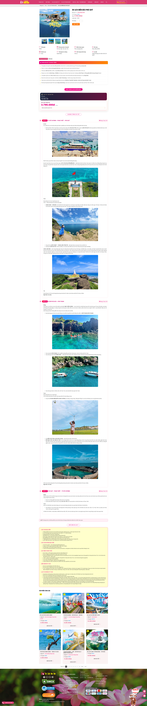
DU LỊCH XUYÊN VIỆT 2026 (93, 615)
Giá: (73, 16)
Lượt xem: (74, 18)
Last (85, 666)
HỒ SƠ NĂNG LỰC (99, 674)
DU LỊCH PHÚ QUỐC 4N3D (46, 615)
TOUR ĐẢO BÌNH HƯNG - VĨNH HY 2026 (49, 651)
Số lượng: (74, 20)
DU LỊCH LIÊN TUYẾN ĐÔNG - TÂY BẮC (96, 651)
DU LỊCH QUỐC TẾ (83, 674)
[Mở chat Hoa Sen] (133, 697)
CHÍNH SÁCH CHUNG (99, 683)
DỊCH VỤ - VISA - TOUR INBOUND (86, 677)
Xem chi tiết (49, 625)
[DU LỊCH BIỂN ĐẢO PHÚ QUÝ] (44, 41)
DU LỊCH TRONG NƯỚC (84, 675)
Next (82, 666)
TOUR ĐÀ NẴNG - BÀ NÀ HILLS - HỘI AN (72, 615)
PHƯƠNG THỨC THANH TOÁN (101, 678)
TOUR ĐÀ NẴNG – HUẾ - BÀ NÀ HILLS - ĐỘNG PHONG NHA (72, 652)
